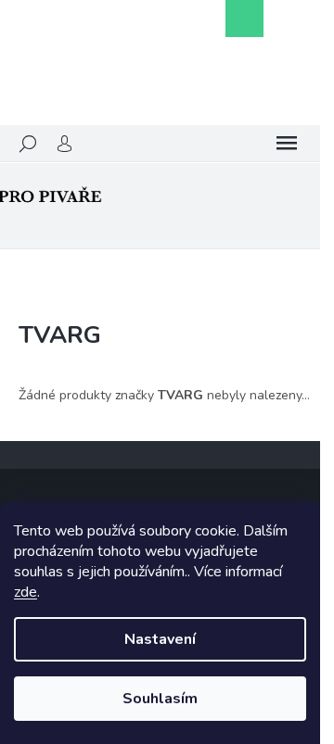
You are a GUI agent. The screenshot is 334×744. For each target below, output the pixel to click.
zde (25, 592)
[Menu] (286, 144)
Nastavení (160, 639)
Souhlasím (160, 698)
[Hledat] (27, 143)
